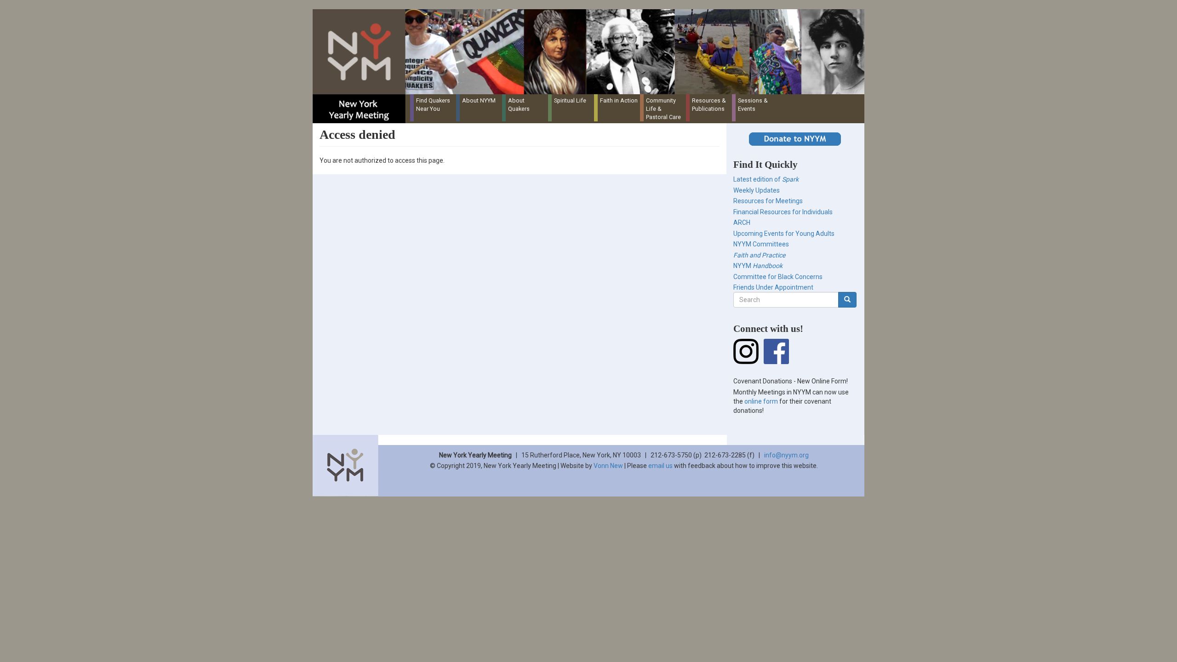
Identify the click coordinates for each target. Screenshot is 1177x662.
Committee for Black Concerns (778, 276)
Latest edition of (766, 179)
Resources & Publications (709, 104)
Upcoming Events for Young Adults (783, 233)
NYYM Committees (761, 244)
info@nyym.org (786, 455)
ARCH (741, 222)
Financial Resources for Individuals (783, 212)
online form (761, 401)
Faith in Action (619, 100)
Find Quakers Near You (433, 104)
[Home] (592, 51)
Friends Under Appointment (773, 287)
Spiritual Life (570, 100)
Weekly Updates (756, 190)
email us (660, 465)
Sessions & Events (753, 104)
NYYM (758, 265)
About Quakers (519, 104)
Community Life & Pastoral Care (663, 108)
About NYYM (479, 100)
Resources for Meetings (768, 201)
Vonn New (608, 465)
